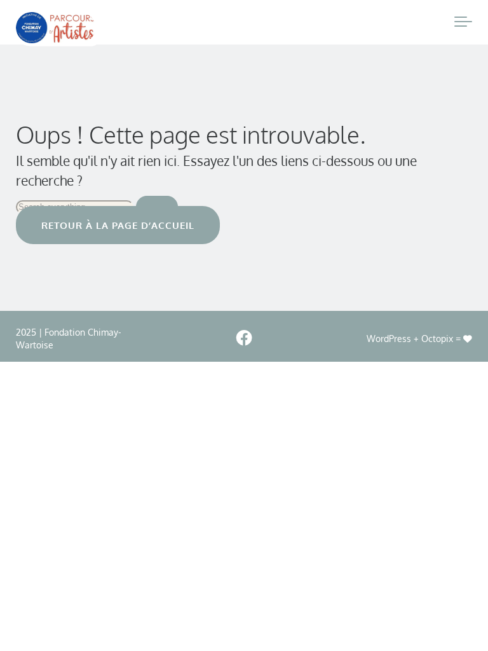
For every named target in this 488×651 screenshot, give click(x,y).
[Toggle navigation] (463, 22)
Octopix (437, 338)
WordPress (389, 338)
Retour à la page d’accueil (117, 225)
